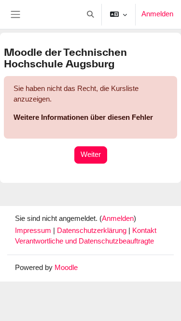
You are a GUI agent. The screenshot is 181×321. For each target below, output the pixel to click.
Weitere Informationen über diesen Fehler (83, 117)
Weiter (91, 154)
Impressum (34, 230)
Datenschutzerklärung (92, 230)
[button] (90, 14)
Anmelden (157, 14)
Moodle (66, 267)
